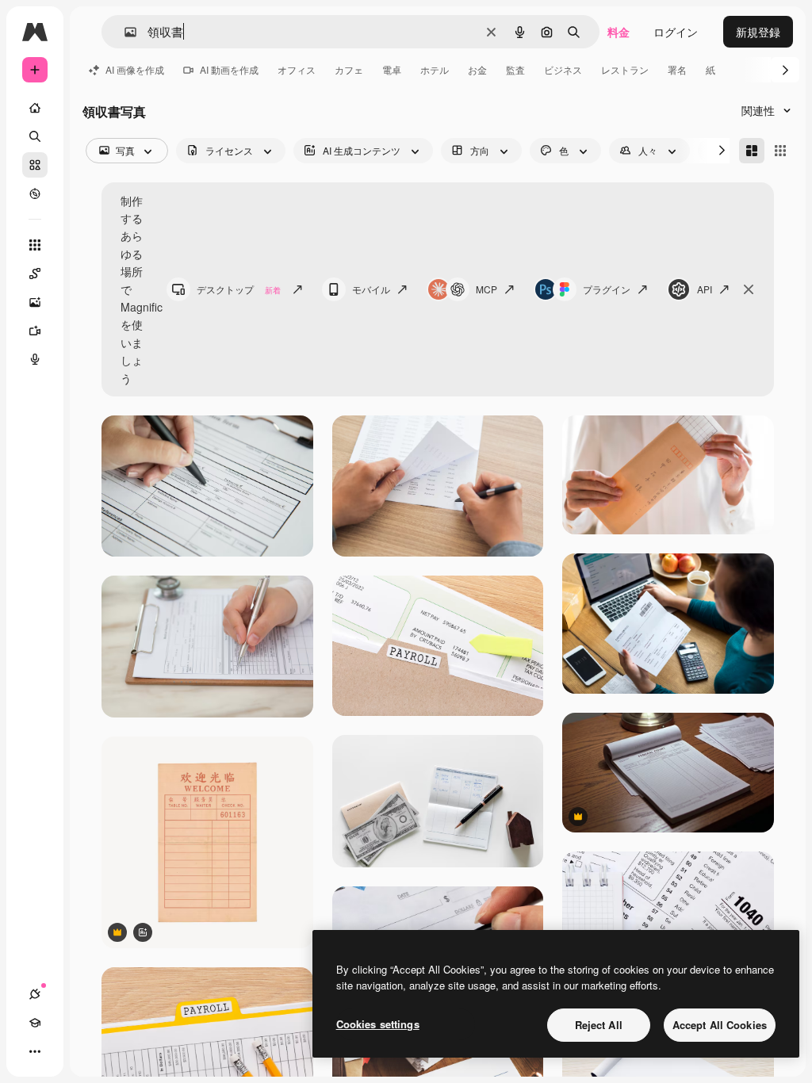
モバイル (371, 289)
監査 (515, 69)
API (704, 289)
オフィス (297, 69)
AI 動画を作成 (229, 69)
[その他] (35, 1051)
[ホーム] (35, 108)
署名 (677, 69)
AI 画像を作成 (134, 69)
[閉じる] (748, 289)
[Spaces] (35, 273)
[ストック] (35, 165)
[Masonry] (751, 150)
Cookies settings (377, 1023)
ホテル (434, 69)
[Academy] (35, 1022)
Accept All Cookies (719, 1024)
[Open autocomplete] (124, 32)
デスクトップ (239, 289)
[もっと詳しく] (35, 193)
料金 (618, 32)
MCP (486, 289)
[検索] (35, 136)
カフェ (349, 69)
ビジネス (563, 69)
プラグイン (606, 289)
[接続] (35, 994)
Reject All (598, 1024)
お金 (477, 69)
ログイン (675, 32)
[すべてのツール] (35, 245)
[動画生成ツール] (35, 330)
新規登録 (758, 32)
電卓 (391, 69)
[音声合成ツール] (35, 359)
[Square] (780, 150)
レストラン (625, 69)
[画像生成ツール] (35, 302)
